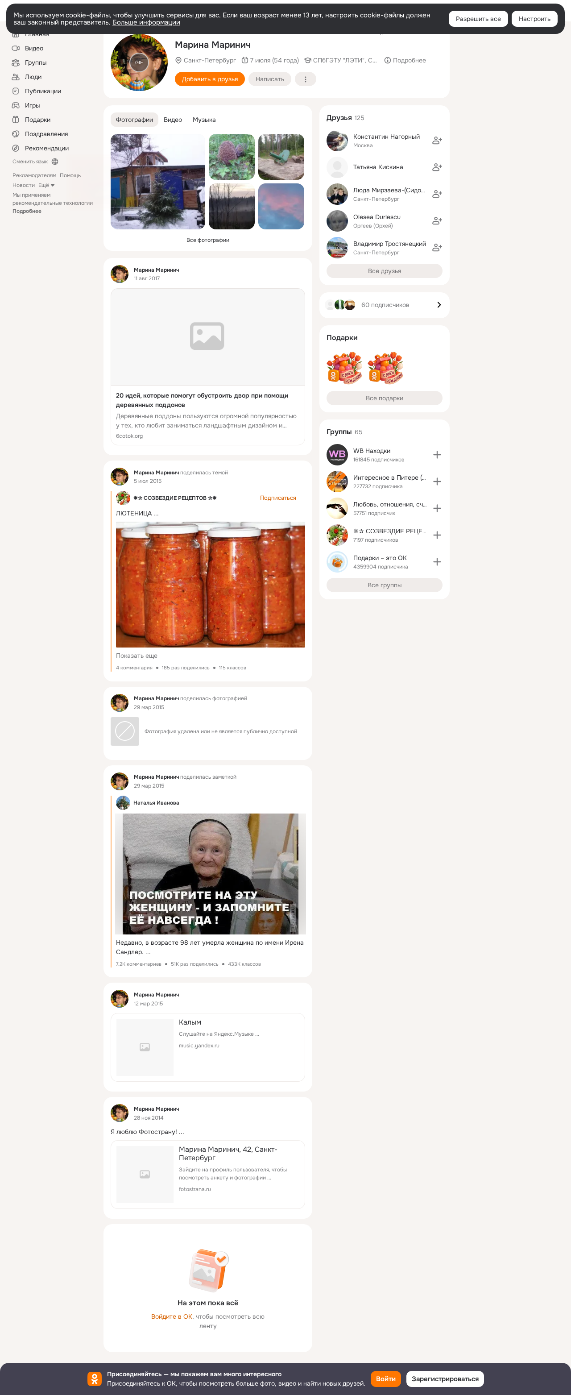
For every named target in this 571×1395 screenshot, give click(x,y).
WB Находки (371, 451)
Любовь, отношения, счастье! (397, 504)
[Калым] (208, 1047)
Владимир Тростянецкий (389, 244)
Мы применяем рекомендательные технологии (52, 203)
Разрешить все (478, 19)
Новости (23, 185)
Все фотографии (207, 240)
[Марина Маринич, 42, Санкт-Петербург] (208, 1174)
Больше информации (146, 22)
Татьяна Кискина (378, 167)
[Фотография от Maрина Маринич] (158, 181)
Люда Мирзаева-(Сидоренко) (396, 190)
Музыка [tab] (204, 120)
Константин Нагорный (386, 137)
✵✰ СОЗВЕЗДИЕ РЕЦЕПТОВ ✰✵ (175, 498)
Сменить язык (30, 161)
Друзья (339, 117)
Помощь (70, 175)
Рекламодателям (34, 175)
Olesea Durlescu (377, 217)
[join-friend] (437, 140)
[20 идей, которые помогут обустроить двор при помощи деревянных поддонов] (208, 366)
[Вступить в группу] (437, 454)
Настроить (534, 19)
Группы (339, 431)
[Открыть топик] (208, 1132)
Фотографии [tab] (134, 120)
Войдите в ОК (171, 1316)
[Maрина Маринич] (119, 274)
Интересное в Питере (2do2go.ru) (403, 477)
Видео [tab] (173, 120)
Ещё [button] (43, 185)
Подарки (342, 337)
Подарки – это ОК (380, 558)
